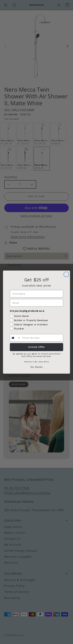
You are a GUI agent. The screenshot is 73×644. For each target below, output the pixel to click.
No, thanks (36, 366)
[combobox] (15, 337)
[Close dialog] (66, 274)
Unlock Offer (36, 347)
